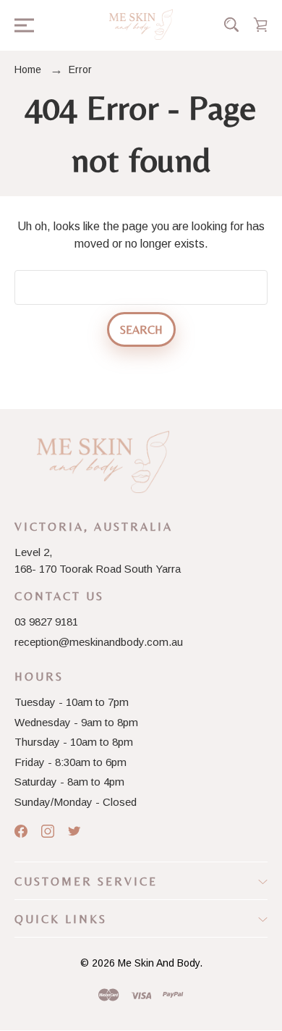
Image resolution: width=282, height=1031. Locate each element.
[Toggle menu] (20, 24)
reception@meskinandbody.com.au (98, 642)
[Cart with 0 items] (260, 24)
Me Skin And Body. (160, 963)
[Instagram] (47, 831)
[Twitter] (74, 831)
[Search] (231, 24)
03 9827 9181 (46, 621)
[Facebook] (20, 831)
